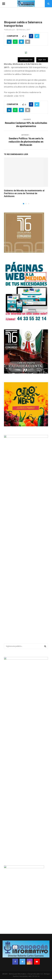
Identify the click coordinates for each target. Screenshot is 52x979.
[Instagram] (30, 962)
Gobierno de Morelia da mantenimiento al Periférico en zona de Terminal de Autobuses (24, 193)
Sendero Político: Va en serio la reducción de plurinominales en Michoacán (26, 141)
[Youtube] (37, 962)
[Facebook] (15, 962)
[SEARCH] (45, 646)
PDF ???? (42, 59)
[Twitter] (22, 962)
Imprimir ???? (26, 59)
